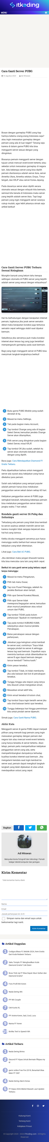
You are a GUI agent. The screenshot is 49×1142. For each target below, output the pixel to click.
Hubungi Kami (24, 1116)
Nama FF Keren (15, 1023)
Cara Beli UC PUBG (21, 552)
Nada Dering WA (15, 992)
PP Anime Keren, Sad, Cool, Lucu (22, 1016)
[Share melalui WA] (42, 828)
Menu (4, 12)
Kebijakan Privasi (24, 1126)
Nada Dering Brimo (17, 1051)
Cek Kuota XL (14, 1008)
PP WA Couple (15, 1000)
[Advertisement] (24, 42)
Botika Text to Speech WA (19, 1031)
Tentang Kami (24, 1121)
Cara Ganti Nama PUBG (24, 717)
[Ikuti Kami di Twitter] (43, 1106)
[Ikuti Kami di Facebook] (32, 1106)
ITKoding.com (30, 1134)
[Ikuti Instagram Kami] (38, 1106)
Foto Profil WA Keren (17, 984)
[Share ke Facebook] (19, 828)
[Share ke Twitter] (30, 828)
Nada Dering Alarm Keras (19, 1081)
